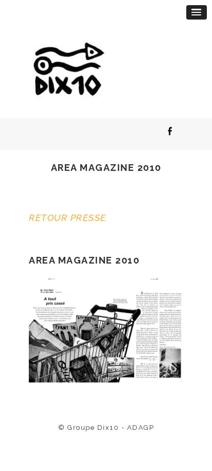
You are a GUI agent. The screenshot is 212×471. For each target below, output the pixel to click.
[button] (196, 12)
